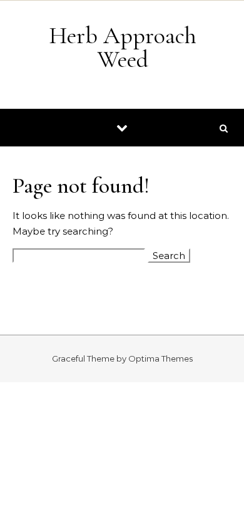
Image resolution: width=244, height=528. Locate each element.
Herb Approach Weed (122, 47)
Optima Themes (160, 358)
